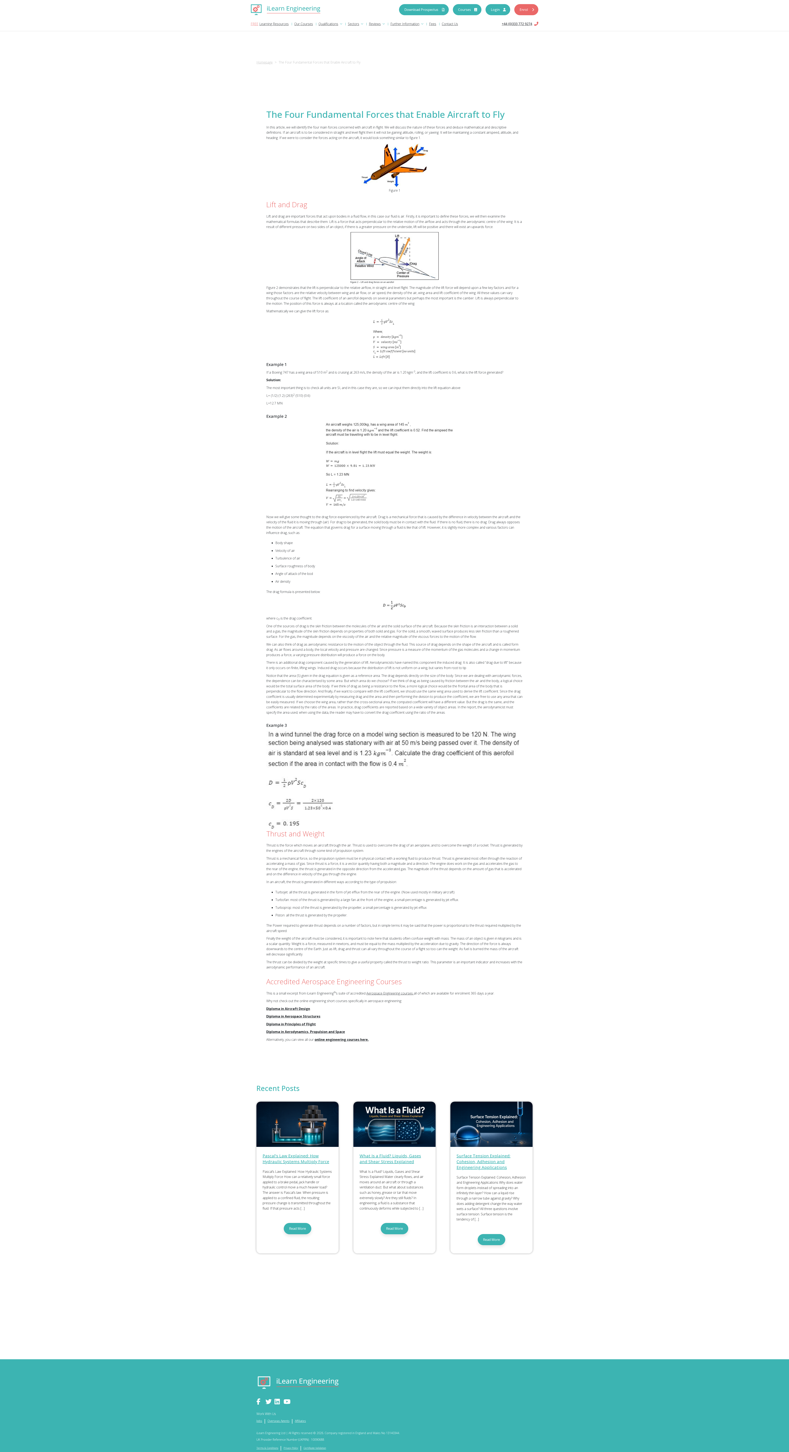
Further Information (404, 24)
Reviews (375, 24)
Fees (432, 24)
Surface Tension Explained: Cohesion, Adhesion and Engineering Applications (483, 1161)
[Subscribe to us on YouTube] (287, 1402)
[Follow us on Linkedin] (278, 1402)
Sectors (353, 24)
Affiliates (300, 1421)
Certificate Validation (314, 1448)
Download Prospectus (421, 9)
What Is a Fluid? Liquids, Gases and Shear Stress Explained (390, 1158)
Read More (297, 1228)
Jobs (259, 1421)
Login (495, 9)
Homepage (264, 62)
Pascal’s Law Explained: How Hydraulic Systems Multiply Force (296, 1158)
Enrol (524, 9)
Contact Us (450, 24)
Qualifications (328, 24)
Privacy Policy (291, 1448)
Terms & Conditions (267, 1448)
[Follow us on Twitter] (268, 1402)
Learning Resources (274, 24)
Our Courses (303, 24)
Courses (464, 9)
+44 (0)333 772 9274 (517, 24)
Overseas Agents (279, 1421)
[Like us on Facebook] (259, 1402)
